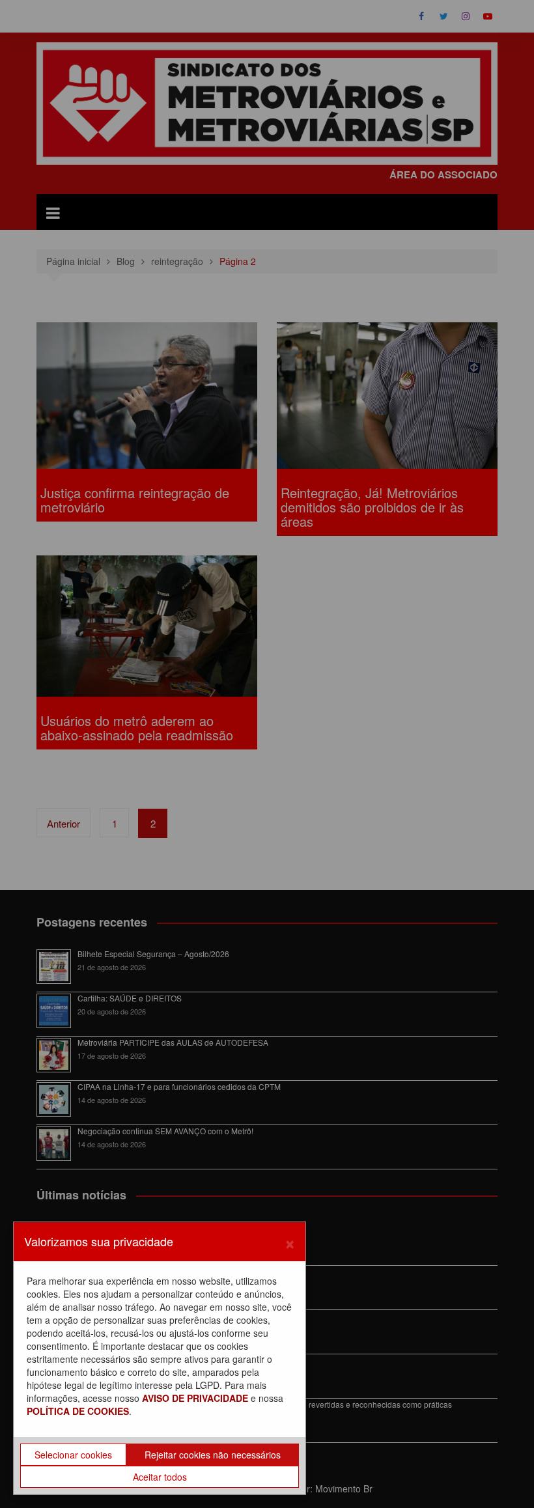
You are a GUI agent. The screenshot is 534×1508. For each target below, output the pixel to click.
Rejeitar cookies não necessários (213, 1454)
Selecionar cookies (73, 1454)
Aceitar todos (160, 1476)
